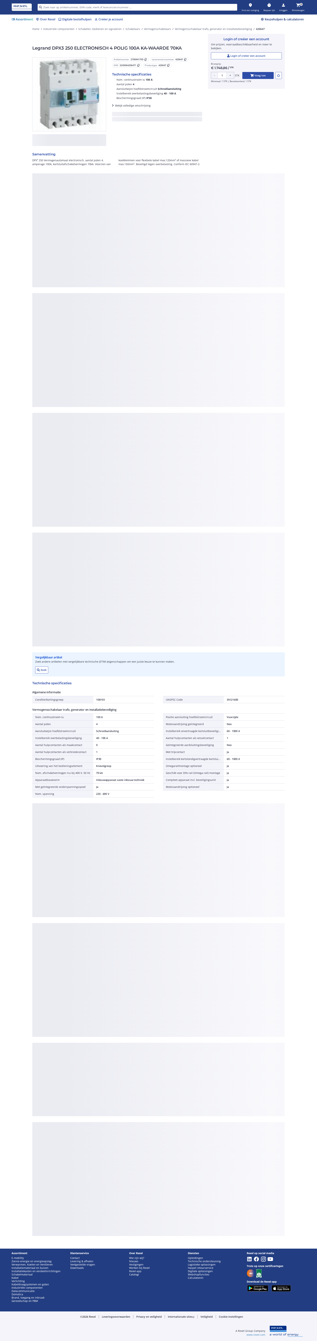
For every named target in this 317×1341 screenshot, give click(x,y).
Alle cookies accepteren (199, 251)
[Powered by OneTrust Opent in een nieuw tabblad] (204, 263)
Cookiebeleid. (119, 191)
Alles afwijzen (171, 251)
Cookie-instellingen (121, 236)
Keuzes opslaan (118, 251)
